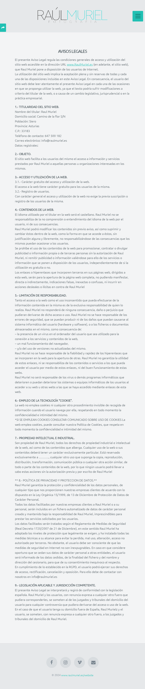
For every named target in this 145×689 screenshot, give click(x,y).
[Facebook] (51, 662)
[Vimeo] (79, 662)
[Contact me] (93, 662)
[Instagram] (65, 662)
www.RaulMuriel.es (80, 64)
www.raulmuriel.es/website (77, 675)
